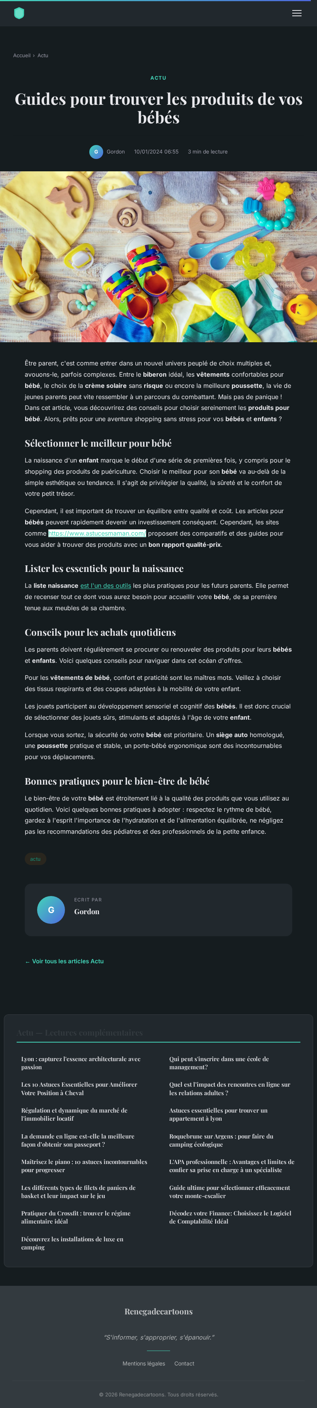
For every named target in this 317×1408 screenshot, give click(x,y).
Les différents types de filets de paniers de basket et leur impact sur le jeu (78, 1192)
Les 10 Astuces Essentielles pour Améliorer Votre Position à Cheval (79, 1088)
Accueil (22, 55)
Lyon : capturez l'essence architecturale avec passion (80, 1063)
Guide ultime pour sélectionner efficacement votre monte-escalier (229, 1192)
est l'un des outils (105, 585)
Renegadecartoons (158, 1311)
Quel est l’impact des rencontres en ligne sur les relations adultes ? (229, 1088)
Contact (184, 1363)
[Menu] (297, 13)
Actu (42, 55)
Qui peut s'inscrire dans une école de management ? (219, 1063)
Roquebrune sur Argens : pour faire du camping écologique (221, 1140)
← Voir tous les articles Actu (64, 961)
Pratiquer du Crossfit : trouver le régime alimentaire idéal (76, 1217)
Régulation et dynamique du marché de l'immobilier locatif (74, 1114)
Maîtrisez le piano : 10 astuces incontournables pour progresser (84, 1166)
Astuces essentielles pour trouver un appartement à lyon (218, 1114)
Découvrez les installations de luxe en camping (72, 1243)
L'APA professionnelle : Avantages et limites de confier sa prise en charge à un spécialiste (232, 1166)
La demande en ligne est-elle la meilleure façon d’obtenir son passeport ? (78, 1140)
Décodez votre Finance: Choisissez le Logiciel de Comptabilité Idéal (230, 1217)
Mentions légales (144, 1363)
